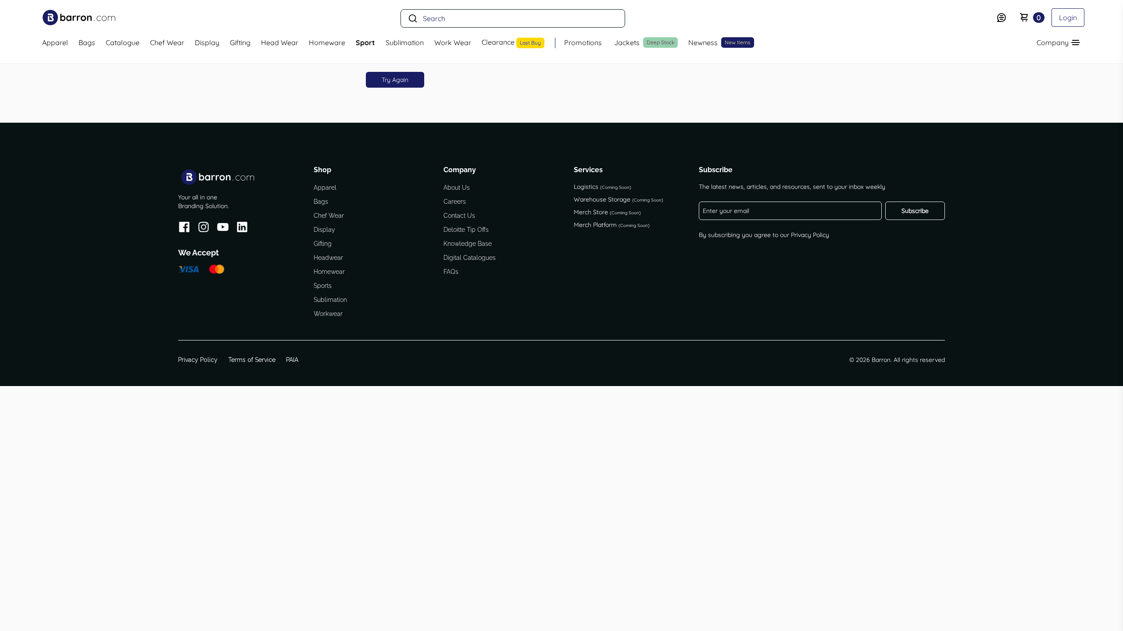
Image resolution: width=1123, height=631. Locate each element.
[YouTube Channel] (223, 228)
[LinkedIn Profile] (242, 228)
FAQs (450, 271)
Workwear (328, 313)
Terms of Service (251, 359)
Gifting (323, 243)
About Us (456, 187)
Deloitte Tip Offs (466, 229)
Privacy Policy (810, 235)
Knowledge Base (467, 243)
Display (324, 229)
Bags (321, 201)
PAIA (292, 359)
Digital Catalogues (469, 257)
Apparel (325, 187)
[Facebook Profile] (184, 228)
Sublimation (330, 299)
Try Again (395, 80)
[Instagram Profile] (203, 228)
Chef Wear (329, 215)
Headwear (328, 257)
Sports (323, 285)
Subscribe (915, 211)
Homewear (329, 271)
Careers (454, 201)
